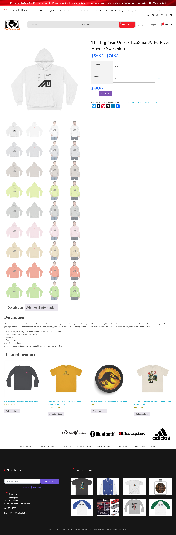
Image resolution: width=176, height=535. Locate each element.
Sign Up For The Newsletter (18, 10)
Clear (159, 79)
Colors (97, 65)
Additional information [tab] (41, 307)
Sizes (96, 76)
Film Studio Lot (134, 103)
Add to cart (105, 93)
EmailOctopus (37, 487)
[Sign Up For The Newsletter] (5, 9)
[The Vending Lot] (12, 25)
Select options (12, 411)
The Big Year (147, 103)
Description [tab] (15, 307)
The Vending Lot (159, 103)
